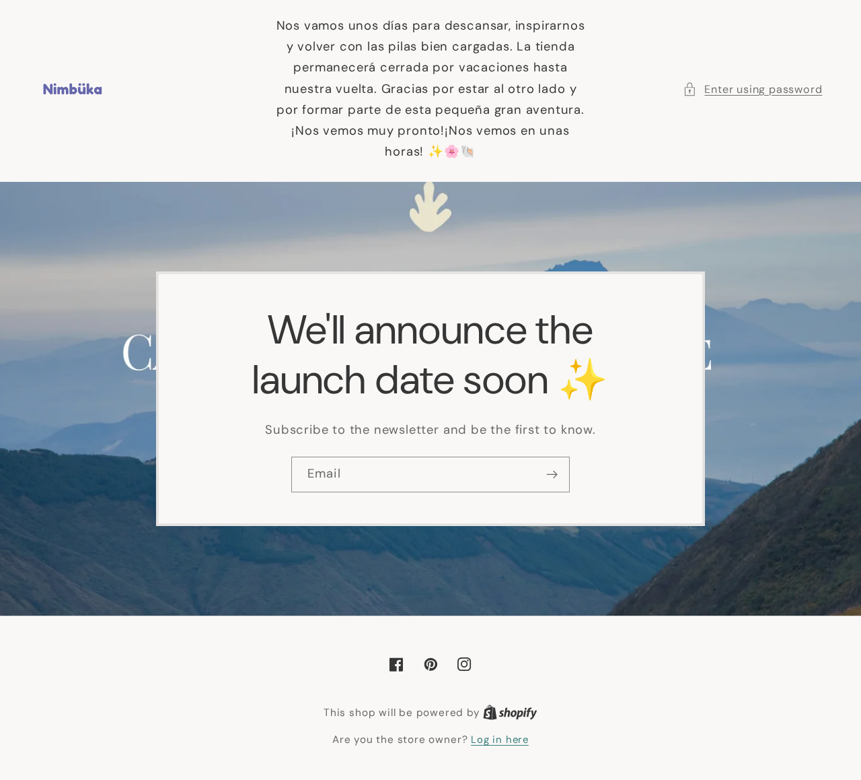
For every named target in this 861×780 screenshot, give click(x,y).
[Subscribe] (552, 475)
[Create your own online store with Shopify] (510, 712)
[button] (752, 89)
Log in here (500, 739)
